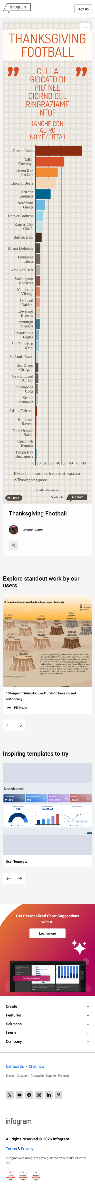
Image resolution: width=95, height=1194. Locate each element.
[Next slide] (19, 725)
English (10, 1075)
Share (15, 498)
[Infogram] (17, 8)
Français (64, 1075)
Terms (11, 1148)
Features (13, 1015)
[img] (59, 151)
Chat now (37, 1066)
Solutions (13, 1024)
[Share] (13, 545)
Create (11, 1006)
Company (14, 1041)
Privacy (27, 1148)
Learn (11, 1032)
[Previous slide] (8, 725)
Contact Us (15, 1066)
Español (51, 1075)
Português (37, 1075)
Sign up (83, 9)
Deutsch (22, 1075)
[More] (85, 27)
